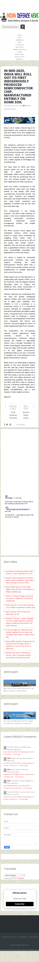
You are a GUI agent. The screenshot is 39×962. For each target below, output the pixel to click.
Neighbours (19, 40)
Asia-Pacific (20, 47)
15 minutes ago (19, 777)
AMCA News (19, 54)
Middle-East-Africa (19, 49)
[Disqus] (19, 462)
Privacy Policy (16, 945)
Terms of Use (33, 937)
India (19, 37)
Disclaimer (23, 937)
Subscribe (19, 904)
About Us (19, 59)
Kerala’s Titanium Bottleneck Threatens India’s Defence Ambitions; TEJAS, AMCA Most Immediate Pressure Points (20, 580)
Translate (20, 878)
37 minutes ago (23, 799)
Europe (19, 52)
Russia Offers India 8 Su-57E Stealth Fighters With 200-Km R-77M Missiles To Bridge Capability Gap (20, 589)
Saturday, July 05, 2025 (13, 106)
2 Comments (20, 424)
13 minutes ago (23, 765)
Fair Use (25, 945)
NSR (8, 758)
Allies (19, 42)
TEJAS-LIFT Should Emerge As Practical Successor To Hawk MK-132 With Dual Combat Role (19, 598)
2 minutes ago (16, 754)
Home (19, 35)
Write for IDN (19, 57)
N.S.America (19, 45)
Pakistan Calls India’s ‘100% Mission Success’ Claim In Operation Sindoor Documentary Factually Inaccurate (18, 655)
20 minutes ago (27, 788)
